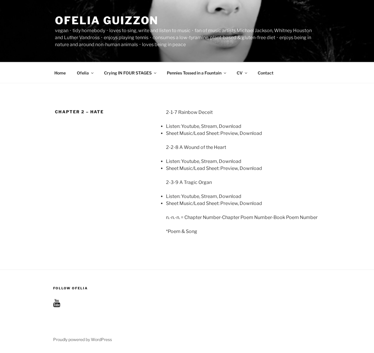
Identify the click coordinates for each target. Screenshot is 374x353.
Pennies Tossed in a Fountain (194, 72)
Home (60, 72)
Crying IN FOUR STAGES (128, 72)
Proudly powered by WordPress (82, 339)
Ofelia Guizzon (106, 20)
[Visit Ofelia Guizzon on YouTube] (56, 304)
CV (240, 72)
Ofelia (83, 72)
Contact (265, 72)
